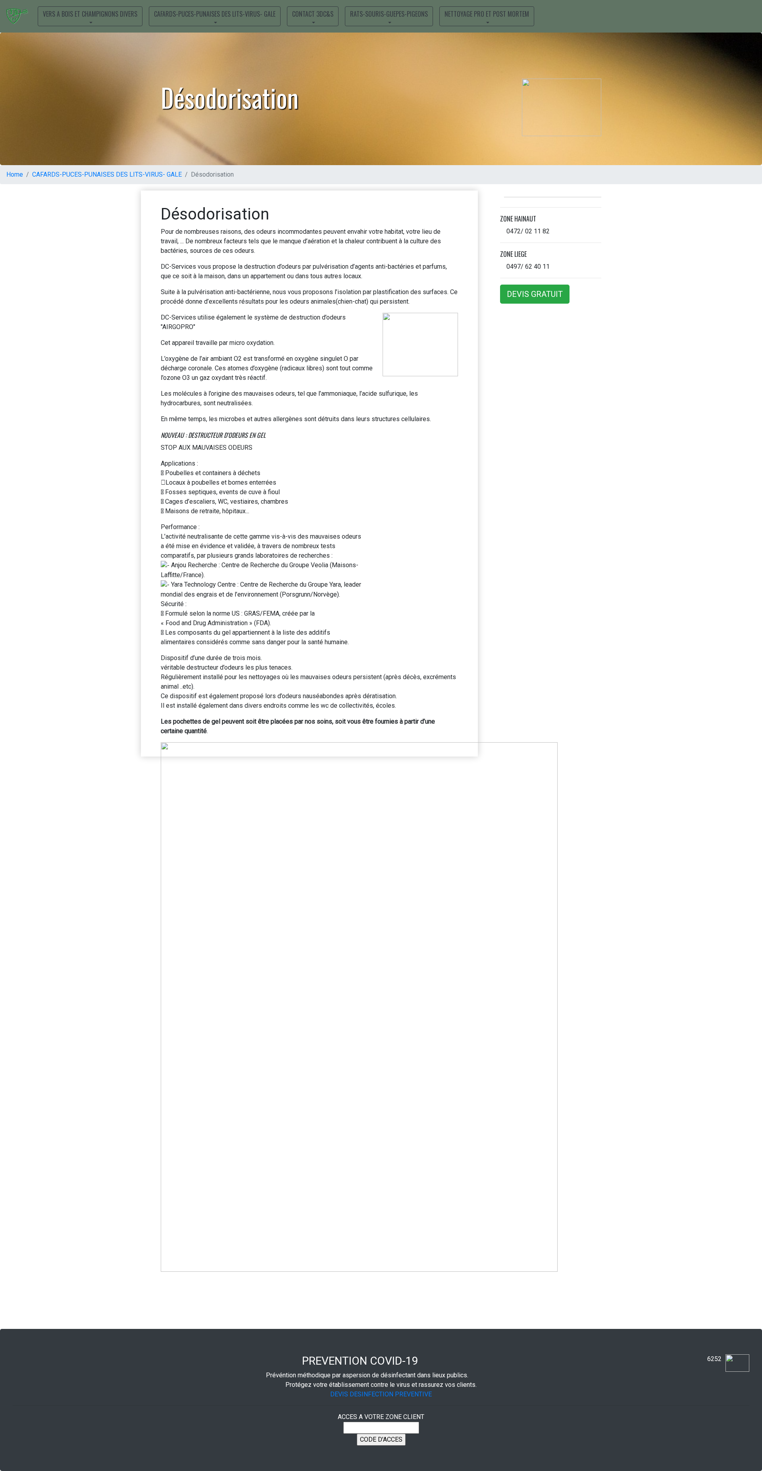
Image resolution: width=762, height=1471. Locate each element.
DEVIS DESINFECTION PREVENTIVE (381, 1394)
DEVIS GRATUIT (535, 294)
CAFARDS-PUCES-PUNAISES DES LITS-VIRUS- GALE (107, 174)
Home (14, 174)
